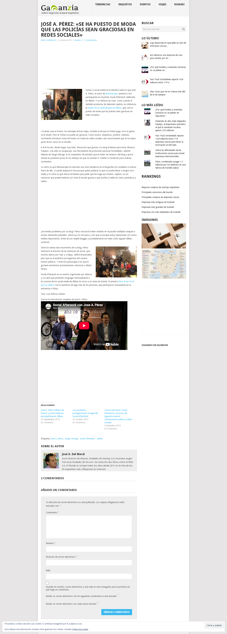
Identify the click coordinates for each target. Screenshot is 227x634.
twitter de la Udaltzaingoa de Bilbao (104, 108)
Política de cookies (80, 629)
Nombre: (50, 543)
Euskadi (179, 4)
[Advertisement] (89, 65)
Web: (48, 570)
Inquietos (125, 4)
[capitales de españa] (164, 278)
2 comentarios (90, 40)
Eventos (145, 4)
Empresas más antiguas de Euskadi (158, 202)
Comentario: (52, 512)
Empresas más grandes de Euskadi (158, 207)
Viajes (162, 4)
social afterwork (87, 438)
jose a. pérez (57, 438)
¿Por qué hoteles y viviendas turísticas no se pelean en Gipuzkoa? (168, 112)
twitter (100, 438)
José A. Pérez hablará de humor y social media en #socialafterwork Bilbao (52, 413)
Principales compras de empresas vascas (160, 197)
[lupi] (164, 247)
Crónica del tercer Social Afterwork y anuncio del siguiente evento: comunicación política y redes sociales (118, 416)
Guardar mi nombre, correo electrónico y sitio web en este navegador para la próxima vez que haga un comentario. (88, 588)
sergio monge (71, 438)
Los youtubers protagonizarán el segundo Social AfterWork (85, 413)
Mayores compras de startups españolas (160, 187)
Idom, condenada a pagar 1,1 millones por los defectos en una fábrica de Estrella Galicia (170, 164)
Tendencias (102, 4)
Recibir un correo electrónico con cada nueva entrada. (71, 604)
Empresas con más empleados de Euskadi (161, 212)
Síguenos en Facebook (155, 345)
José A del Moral (48, 40)
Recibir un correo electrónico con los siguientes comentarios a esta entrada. (81, 596)
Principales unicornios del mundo (157, 192)
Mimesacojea (112, 93)
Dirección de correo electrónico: (61, 556)
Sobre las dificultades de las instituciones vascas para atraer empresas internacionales (170, 153)
